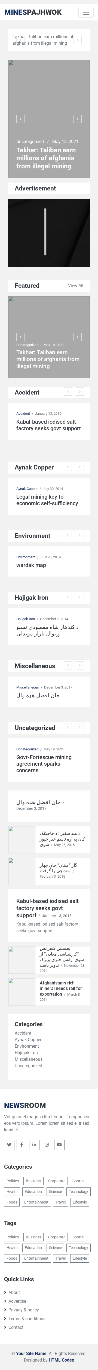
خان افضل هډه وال (38, 695)
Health (12, 1191)
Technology (78, 1191)
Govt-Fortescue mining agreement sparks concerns (44, 764)
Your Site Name (31, 1353)
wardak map (31, 565)
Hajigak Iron (25, 619)
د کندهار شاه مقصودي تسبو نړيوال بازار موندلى (47, 630)
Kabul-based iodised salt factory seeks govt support (48, 425)
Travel (61, 1202)
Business (33, 1181)
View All (75, 285)
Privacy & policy (23, 1310)
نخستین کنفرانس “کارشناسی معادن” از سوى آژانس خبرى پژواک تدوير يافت (62, 957)
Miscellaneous (27, 687)
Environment (25, 557)
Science (55, 1191)
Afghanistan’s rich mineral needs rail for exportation (61, 988)
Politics (13, 1181)
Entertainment (36, 1202)
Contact (15, 1327)
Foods (12, 1202)
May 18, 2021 (65, 141)
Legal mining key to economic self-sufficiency (47, 500)
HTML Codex (61, 1360)
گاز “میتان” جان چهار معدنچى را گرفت (58, 868)
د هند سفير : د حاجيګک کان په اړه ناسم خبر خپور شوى (62, 839)
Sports (78, 1181)
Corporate (56, 1181)
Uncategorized (30, 141)
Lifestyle (80, 1202)
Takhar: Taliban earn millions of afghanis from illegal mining (46, 158)
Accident (23, 413)
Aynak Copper (27, 489)
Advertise (17, 1301)
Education (33, 1191)
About (14, 1292)
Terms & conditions (26, 1318)
